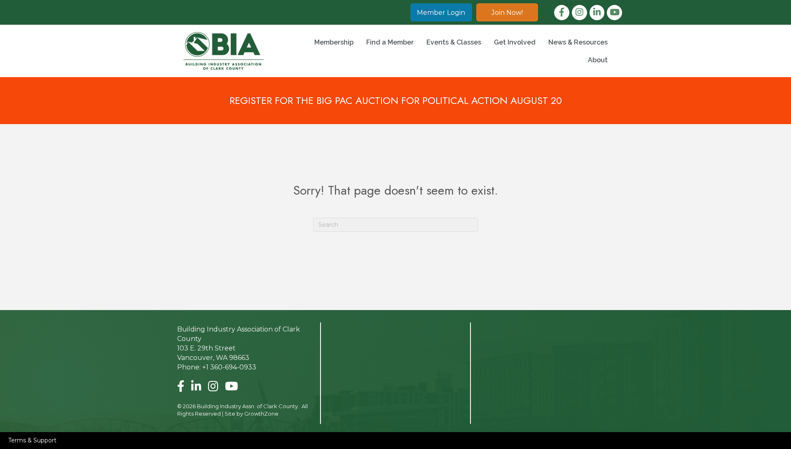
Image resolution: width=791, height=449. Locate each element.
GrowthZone (261, 413)
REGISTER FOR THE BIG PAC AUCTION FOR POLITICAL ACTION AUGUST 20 (395, 100)
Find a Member (390, 42)
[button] (441, 12)
